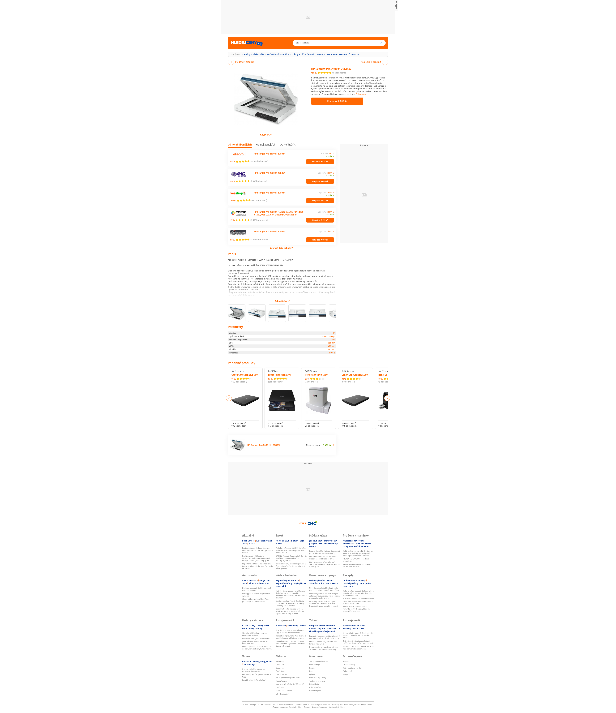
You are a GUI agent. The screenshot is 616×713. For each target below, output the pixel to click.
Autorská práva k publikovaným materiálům (313, 704)
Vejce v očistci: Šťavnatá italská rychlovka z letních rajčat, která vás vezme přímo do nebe (356, 609)
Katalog (246, 54)
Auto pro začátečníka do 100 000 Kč (290, 684)
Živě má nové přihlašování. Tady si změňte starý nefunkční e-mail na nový (358, 642)
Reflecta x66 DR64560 (316, 374)
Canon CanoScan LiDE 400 (244, 374)
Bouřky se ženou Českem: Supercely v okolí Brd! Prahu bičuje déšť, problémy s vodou (257, 550)
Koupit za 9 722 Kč (320, 220)
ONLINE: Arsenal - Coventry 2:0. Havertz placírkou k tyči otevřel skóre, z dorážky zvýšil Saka (291, 558)
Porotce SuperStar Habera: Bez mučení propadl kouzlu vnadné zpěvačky (324, 552)
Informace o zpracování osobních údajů (287, 707)
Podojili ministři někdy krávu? (253, 680)
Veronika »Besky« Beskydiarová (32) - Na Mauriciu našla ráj (357, 565)
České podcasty (349, 664)
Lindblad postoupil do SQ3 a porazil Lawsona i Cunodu (256, 589)
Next (387, 398)
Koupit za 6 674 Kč (320, 161)
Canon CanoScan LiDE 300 (355, 374)
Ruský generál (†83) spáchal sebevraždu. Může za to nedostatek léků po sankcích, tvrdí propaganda (256, 558)
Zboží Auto (280, 687)
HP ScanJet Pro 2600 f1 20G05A (331, 69)
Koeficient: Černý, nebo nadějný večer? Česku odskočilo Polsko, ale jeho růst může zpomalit (291, 566)
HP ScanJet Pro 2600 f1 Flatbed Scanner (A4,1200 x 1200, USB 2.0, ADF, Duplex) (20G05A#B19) (279, 213)
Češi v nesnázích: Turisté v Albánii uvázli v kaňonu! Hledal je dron (322, 557)
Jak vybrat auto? (282, 694)
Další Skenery (237, 371)
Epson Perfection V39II (279, 374)
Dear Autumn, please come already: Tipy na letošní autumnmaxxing (290, 631)
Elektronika (258, 54)
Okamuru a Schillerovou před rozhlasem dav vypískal (253, 670)
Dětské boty (314, 684)
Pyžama (312, 674)
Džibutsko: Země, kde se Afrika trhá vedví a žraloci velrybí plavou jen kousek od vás (256, 641)
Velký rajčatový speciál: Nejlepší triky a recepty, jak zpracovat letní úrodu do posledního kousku (358, 593)
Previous (229, 398)
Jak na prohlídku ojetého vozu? (288, 677)
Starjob (346, 661)
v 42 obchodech (238, 426)
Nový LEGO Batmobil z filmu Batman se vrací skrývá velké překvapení (358, 647)
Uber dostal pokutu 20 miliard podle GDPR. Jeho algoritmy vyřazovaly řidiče (324, 589)
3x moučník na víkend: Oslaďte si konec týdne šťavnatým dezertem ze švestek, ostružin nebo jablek (358, 601)
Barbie (312, 668)
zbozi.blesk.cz (281, 674)
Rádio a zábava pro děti (352, 668)
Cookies (307, 707)
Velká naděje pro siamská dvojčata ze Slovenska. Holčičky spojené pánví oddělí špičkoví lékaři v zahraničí (358, 553)
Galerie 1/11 (266, 134)
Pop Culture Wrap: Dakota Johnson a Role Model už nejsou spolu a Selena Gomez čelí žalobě (290, 643)
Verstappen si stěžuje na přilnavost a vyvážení (256, 594)
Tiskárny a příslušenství (302, 54)
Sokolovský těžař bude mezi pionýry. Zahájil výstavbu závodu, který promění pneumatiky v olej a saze (324, 596)
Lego (311, 671)
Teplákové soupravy (317, 681)
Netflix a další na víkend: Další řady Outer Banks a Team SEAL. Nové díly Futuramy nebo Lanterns (290, 603)
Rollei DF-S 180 (386, 374)
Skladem (329, 156)
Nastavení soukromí (319, 707)
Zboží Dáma (280, 671)
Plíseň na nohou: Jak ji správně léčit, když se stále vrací (323, 642)
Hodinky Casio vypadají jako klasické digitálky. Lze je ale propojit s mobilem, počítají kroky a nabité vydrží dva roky (291, 594)
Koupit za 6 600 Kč (337, 101)
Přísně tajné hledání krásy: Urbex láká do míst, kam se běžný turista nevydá (257, 647)
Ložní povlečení (315, 687)
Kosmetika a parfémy (317, 677)
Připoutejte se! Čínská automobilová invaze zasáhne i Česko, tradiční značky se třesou (257, 566)
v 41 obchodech (275, 426)
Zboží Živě (280, 664)
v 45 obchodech (349, 426)
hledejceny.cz (281, 661)
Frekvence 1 (347, 671)
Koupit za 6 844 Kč (320, 200)
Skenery (321, 54)
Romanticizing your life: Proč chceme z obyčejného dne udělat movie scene (291, 637)
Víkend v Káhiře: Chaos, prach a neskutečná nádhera (254, 634)
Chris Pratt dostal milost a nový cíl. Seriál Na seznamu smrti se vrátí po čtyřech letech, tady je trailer (290, 611)
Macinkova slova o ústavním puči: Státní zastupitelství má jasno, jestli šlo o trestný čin (324, 564)
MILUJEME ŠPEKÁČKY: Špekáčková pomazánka (356, 560)
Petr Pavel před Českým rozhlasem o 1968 (256, 675)
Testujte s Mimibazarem (318, 661)
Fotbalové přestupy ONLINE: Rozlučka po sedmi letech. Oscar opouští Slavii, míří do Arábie (291, 550)
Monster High (314, 664)
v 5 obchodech (312, 426)
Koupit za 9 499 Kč (320, 239)
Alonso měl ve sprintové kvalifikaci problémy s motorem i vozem (255, 600)
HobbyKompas (281, 681)
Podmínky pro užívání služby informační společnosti (352, 704)
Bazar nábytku (315, 690)
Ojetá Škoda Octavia (284, 690)
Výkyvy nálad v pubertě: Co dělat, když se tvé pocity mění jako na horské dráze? (358, 635)
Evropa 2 (346, 674)
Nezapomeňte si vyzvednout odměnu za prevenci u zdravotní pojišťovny (323, 648)
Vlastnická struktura (337, 707)
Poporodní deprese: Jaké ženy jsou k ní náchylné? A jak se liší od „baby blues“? (324, 637)
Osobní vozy (280, 668)
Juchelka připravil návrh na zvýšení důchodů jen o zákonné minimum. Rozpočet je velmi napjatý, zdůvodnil (323, 603)
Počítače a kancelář (277, 54)
